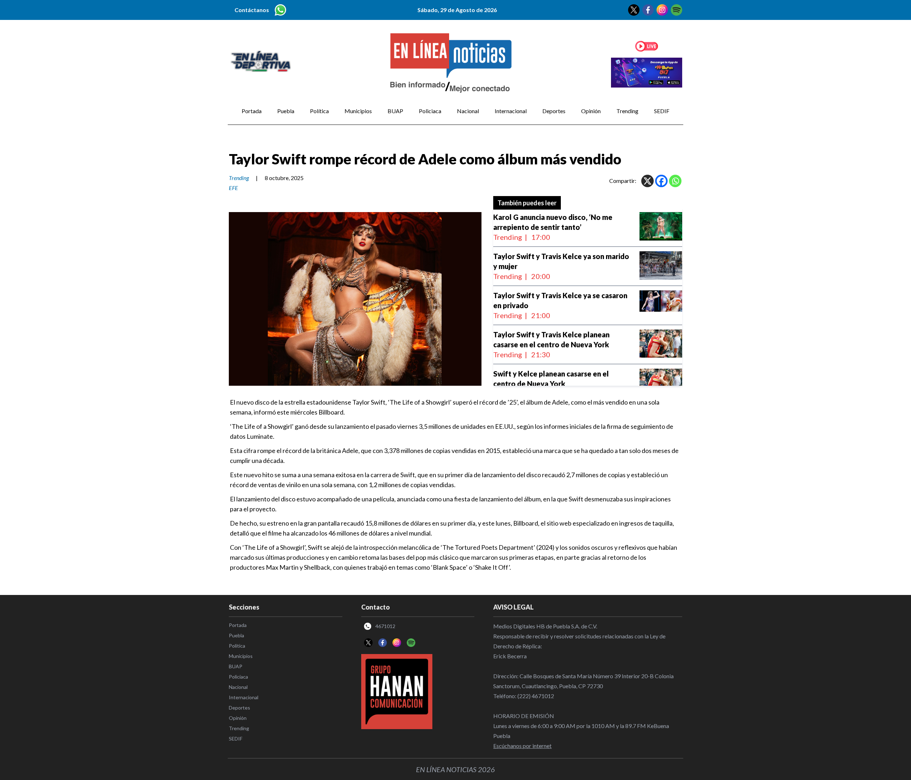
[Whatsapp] (675, 181)
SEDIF (661, 110)
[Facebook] (661, 181)
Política (319, 110)
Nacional (468, 110)
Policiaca (430, 110)
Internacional (511, 110)
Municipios (358, 110)
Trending (627, 110)
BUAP (395, 110)
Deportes (553, 110)
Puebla (285, 110)
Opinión (591, 110)
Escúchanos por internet (522, 745)
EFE (233, 187)
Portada (252, 110)
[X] (647, 181)
